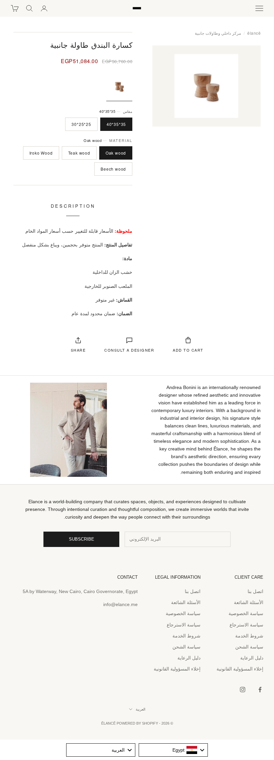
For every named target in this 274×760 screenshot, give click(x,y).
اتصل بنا (255, 591)
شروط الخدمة (249, 635)
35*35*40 (116, 124)
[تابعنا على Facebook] (260, 689)
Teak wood (79, 153)
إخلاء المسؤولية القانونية (240, 669)
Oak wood (116, 153)
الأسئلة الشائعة (248, 602)
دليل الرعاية (251, 657)
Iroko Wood (41, 153)
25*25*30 (81, 124)
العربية (140, 709)
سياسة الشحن (249, 646)
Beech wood (113, 169)
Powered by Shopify (137, 723)
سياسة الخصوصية (246, 613)
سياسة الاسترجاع (246, 624)
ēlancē (254, 33)
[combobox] (173, 750)
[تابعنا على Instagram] (242, 689)
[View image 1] (119, 86)
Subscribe (81, 539)
